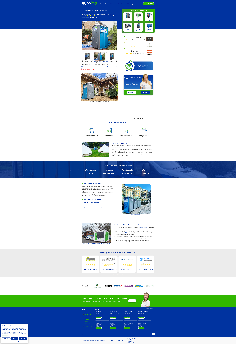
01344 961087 (149, 3)
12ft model (127, 232)
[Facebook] (112, 340)
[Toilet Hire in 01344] (95, 156)
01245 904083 (98, 317)
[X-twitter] (122, 340)
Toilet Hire (103, 4)
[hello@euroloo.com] (145, 308)
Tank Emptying (129, 4)
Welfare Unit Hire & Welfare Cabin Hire (127, 225)
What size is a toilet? (89, 205)
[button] (83, 35)
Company (137, 4)
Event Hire (120, 4)
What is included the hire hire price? (93, 183)
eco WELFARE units (143, 227)
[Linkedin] (119, 340)
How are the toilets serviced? (91, 202)
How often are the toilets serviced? (93, 199)
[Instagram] (115, 340)
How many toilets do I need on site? (93, 208)
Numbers (83, 334)
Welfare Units (113, 4)
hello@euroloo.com (149, 308)
